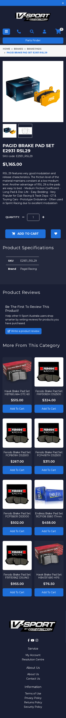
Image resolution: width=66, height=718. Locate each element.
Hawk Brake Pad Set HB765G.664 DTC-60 (17, 393)
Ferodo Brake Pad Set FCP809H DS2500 (17, 454)
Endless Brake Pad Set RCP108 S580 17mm (49, 515)
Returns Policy (33, 702)
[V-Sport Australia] (33, 17)
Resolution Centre (33, 659)
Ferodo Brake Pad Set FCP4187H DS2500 (48, 454)
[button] (56, 233)
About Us (33, 674)
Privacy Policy (33, 698)
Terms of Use (33, 693)
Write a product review (24, 331)
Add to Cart (28, 233)
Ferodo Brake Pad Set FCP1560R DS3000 (17, 515)
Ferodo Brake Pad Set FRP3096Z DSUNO (17, 576)
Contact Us (33, 678)
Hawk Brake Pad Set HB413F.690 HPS (49, 576)
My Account (33, 655)
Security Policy (33, 706)
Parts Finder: (33, 40)
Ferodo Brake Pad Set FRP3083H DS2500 (48, 393)
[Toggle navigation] (6, 32)
